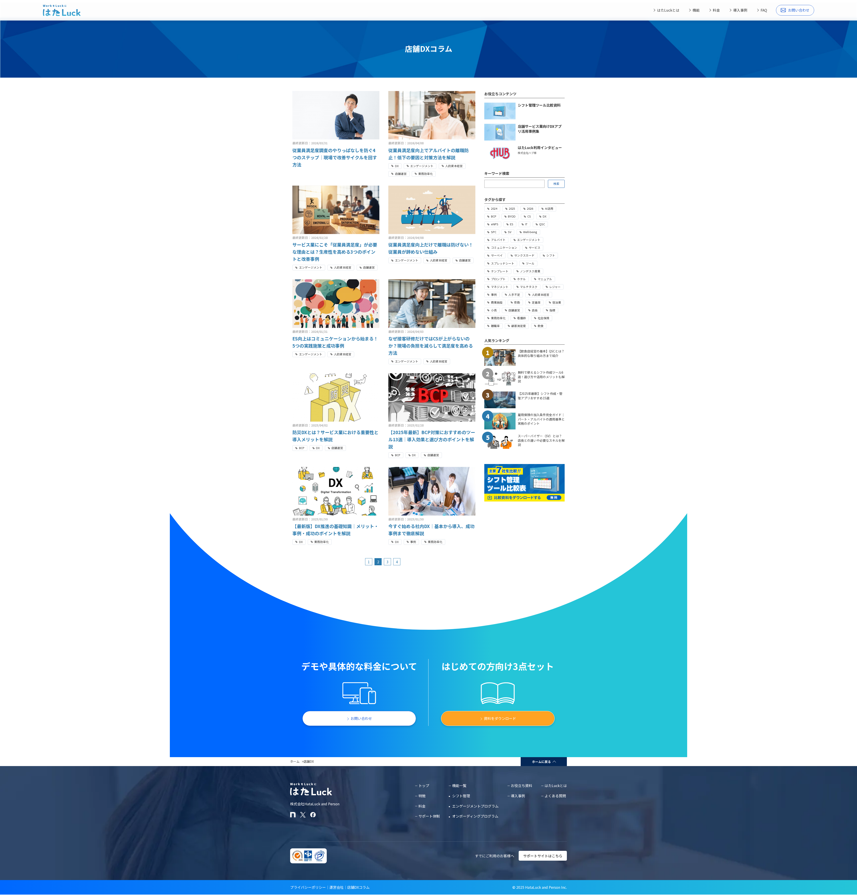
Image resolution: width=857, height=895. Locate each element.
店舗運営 (401, 174)
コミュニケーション (504, 247)
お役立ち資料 (521, 785)
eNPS (494, 224)
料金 (716, 10)
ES (511, 224)
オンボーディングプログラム (475, 816)
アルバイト (498, 240)
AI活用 (549, 208)
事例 (413, 542)
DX (397, 166)
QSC (542, 224)
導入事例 (740, 10)
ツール (530, 263)
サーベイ (497, 255)
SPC (493, 232)
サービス (534, 247)
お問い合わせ (798, 10)
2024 (494, 208)
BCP (301, 448)
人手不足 (514, 294)
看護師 (521, 318)
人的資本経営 (454, 166)
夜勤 (517, 302)
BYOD (512, 216)
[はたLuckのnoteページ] (293, 814)
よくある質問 (555, 795)
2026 (530, 208)
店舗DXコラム (358, 887)
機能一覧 (459, 785)
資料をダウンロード (500, 718)
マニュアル (545, 279)
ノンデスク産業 (530, 271)
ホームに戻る (541, 761)
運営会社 (336, 887)
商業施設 (497, 302)
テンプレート (499, 271)
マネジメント (499, 287)
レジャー (555, 287)
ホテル (521, 279)
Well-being (530, 232)
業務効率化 (425, 174)
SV (509, 232)
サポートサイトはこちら (542, 855)
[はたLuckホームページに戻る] (62, 10)
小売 (494, 310)
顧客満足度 (518, 326)
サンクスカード (524, 255)
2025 (512, 208)
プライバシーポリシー (308, 887)
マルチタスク (528, 287)
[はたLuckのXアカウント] (303, 815)
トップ (423, 785)
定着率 (536, 302)
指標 (552, 310)
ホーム (295, 761)
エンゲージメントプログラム (475, 806)
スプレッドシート (502, 263)
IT (526, 224)
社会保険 (543, 318)
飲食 (540, 326)
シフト (550, 255)
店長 (535, 310)
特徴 (422, 795)
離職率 (495, 326)
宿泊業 (556, 302)
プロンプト (498, 279)
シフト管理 (461, 795)
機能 (696, 10)
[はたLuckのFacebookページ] (313, 814)
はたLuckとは (668, 10)
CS (529, 216)
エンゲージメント (421, 166)
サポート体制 (429, 816)
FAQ (764, 10)
